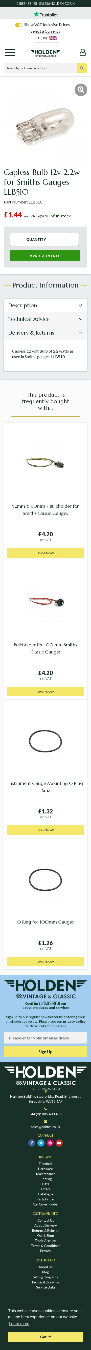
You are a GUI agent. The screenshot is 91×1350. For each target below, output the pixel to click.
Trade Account (45, 1241)
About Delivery (45, 1225)
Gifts (45, 1184)
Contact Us (45, 1220)
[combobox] (46, 38)
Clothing (45, 1179)
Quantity (36, 239)
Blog (45, 1272)
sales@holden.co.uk (45, 1127)
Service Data (45, 1287)
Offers (45, 1189)
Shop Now (45, 553)
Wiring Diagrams (45, 1277)
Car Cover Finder (45, 1204)
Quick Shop (45, 1236)
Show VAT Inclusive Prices (47, 24)
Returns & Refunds (45, 1231)
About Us (46, 1267)
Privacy (45, 1251)
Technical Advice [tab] (29, 319)
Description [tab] (22, 305)
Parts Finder (46, 1199)
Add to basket (45, 255)
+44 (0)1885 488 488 (45, 1114)
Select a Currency (46, 31)
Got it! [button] (45, 1337)
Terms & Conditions (45, 1246)
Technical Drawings (45, 1282)
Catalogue (45, 1194)
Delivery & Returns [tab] (31, 333)
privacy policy (74, 1021)
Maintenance (45, 1174)
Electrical (45, 1164)
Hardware (45, 1169)
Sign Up (45, 1051)
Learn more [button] (19, 1324)
